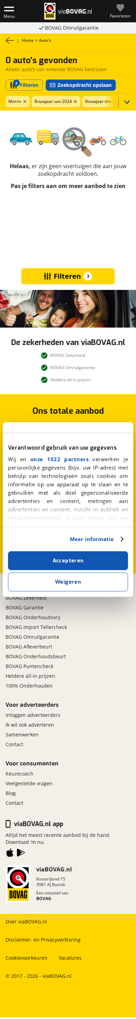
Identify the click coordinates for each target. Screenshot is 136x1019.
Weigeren (68, 581)
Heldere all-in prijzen (30, 676)
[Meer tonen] (125, 102)
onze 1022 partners (59, 459)
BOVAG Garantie (25, 607)
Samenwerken (22, 734)
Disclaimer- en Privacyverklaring (43, 939)
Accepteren (68, 560)
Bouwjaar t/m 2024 (103, 101)
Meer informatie (92, 538)
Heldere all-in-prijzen (72, 27)
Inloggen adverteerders (33, 715)
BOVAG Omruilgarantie (32, 637)
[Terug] (10, 40)
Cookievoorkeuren (26, 957)
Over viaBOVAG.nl (26, 921)
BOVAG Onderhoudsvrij (33, 617)
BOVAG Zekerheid (26, 597)
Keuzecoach (19, 773)
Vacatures (70, 957)
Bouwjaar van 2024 (53, 101)
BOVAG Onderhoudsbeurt (36, 656)
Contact (14, 744)
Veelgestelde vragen (29, 783)
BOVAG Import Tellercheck (36, 627)
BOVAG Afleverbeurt (29, 646)
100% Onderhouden (29, 685)
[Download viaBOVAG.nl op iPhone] (10, 854)
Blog (11, 793)
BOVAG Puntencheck (29, 666)
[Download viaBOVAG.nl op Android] (21, 854)
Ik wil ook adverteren (30, 724)
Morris (14, 101)
